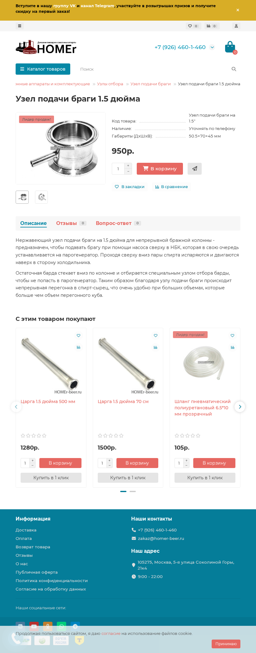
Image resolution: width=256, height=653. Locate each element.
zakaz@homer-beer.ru (161, 538)
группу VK (64, 5)
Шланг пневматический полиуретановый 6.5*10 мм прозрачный (203, 408)
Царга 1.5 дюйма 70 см (123, 401)
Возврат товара (33, 546)
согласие (111, 633)
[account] (236, 25)
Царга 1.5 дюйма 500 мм (48, 401)
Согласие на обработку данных (51, 588)
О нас (22, 563)
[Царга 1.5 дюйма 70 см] (128, 363)
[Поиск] (234, 69)
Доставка (26, 529)
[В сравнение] (78, 347)
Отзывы (70, 223)
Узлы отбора (110, 83)
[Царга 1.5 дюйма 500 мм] (51, 363)
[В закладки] (78, 335)
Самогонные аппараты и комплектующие (45, 83)
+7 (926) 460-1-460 (180, 47)
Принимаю (226, 643)
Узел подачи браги (150, 83)
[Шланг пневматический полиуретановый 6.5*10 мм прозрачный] (205, 363)
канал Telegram (97, 5)
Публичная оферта (37, 572)
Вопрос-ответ (117, 223)
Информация (33, 519)
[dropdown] (20, 25)
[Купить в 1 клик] (195, 169)
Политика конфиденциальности (52, 580)
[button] (123, 491)
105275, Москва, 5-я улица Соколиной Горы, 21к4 (186, 565)
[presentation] (16, 406)
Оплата (24, 538)
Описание (33, 223)
